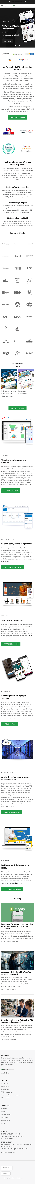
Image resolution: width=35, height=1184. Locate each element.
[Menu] (2, 5)
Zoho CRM (4, 1083)
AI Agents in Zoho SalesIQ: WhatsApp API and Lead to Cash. (16, 973)
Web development (7, 1092)
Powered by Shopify (17, 1178)
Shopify (3, 1111)
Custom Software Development (11, 1095)
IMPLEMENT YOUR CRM (11, 490)
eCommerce (5, 1086)
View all (17, 366)
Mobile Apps (5, 1089)
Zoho (3, 1123)
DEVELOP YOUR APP (10, 724)
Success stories (17, 364)
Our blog (17, 899)
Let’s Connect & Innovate (17, 117)
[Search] (5, 5)
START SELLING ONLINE (11, 644)
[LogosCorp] (17, 6)
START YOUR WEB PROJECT (12, 889)
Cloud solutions (6, 1098)
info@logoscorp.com (8, 1152)
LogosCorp (9, 1178)
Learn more (7, 41)
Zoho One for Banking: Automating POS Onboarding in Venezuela (17, 1021)
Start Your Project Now (17, 408)
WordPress (4, 1117)
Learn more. (29, 484)
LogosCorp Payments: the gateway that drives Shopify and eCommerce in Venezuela (17, 926)
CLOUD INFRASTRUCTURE (12, 812)
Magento (4, 1108)
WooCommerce (6, 1114)
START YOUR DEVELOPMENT (12, 567)
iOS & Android (5, 1120)
